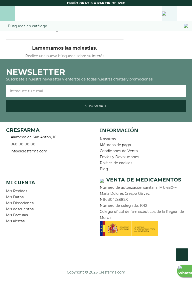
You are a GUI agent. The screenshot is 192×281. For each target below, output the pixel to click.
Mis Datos (15, 197)
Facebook (10, 162)
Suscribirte (96, 106)
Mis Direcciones (20, 203)
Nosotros (108, 139)
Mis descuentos (20, 209)
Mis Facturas (17, 215)
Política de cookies (116, 163)
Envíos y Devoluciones (119, 157)
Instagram (24, 162)
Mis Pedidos (16, 191)
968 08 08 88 (23, 144)
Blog (104, 169)
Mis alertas (15, 221)
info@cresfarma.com (29, 151)
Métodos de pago (115, 145)
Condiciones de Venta (119, 151)
